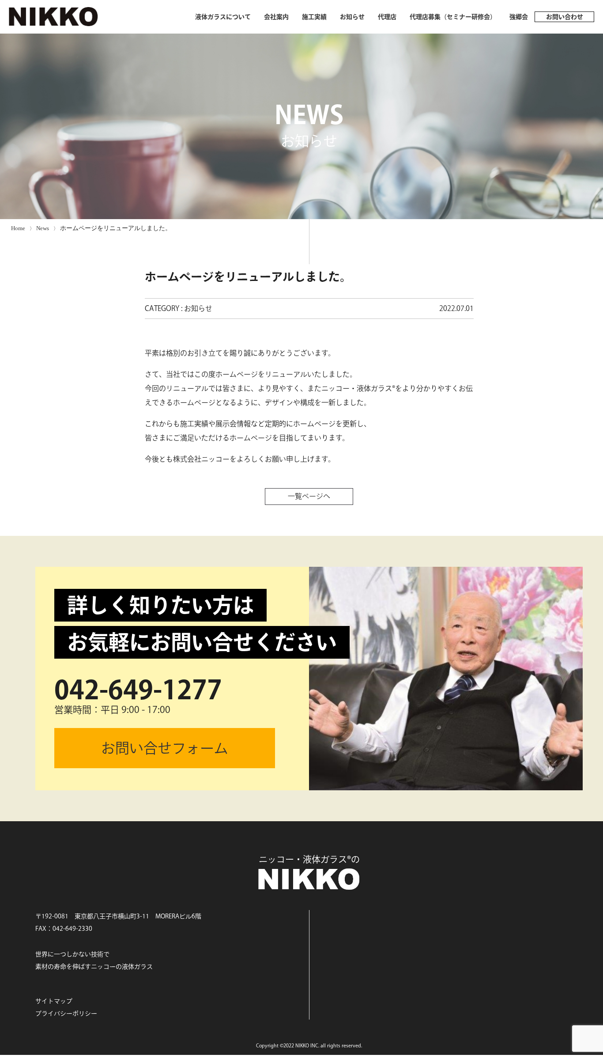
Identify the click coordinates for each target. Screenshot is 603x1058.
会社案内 (276, 17)
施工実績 (314, 17)
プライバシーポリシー (66, 1013)
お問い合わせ (564, 17)
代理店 (387, 17)
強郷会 (518, 17)
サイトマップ (53, 1001)
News (42, 228)
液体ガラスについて (223, 17)
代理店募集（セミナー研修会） (453, 17)
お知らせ (352, 17)
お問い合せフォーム (164, 748)
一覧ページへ (309, 496)
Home (18, 228)
